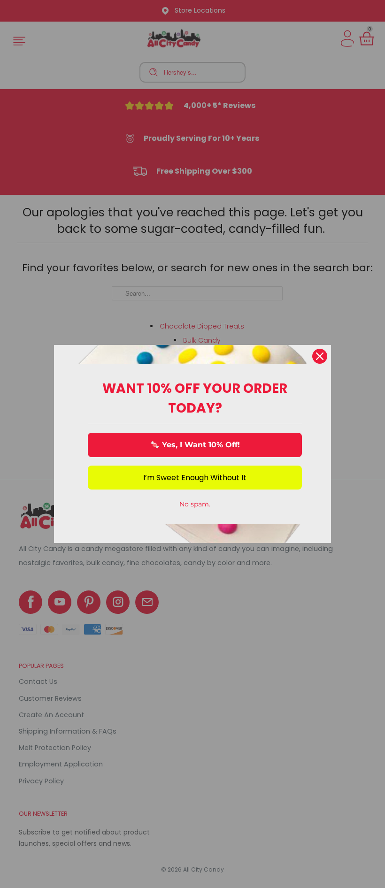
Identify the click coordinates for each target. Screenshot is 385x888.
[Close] (319, 356)
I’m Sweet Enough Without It (194, 477)
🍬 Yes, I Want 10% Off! (195, 444)
